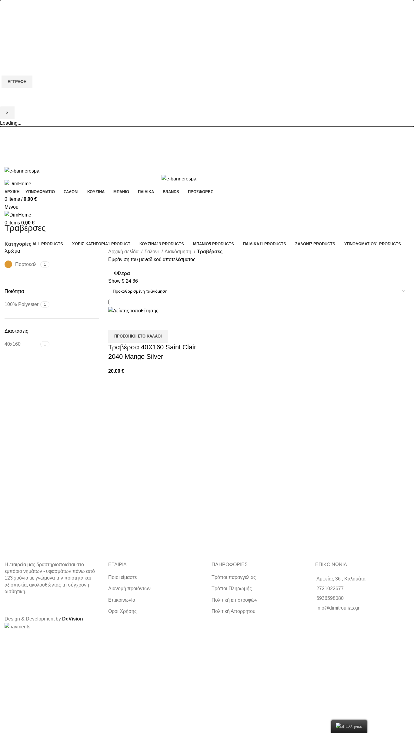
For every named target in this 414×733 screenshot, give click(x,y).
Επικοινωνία (121, 600)
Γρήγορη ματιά (115, 322)
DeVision (72, 618)
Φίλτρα (122, 273)
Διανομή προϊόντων (129, 588)
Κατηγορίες (18, 244)
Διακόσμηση (178, 251)
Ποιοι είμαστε (122, 577)
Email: (8, 51)
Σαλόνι (152, 251)
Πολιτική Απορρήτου (233, 611)
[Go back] (12, 214)
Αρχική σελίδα (124, 251)
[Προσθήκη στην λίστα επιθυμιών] (132, 322)
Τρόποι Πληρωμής (232, 588)
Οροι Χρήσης (122, 611)
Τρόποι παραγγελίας (234, 577)
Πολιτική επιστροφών (234, 600)
